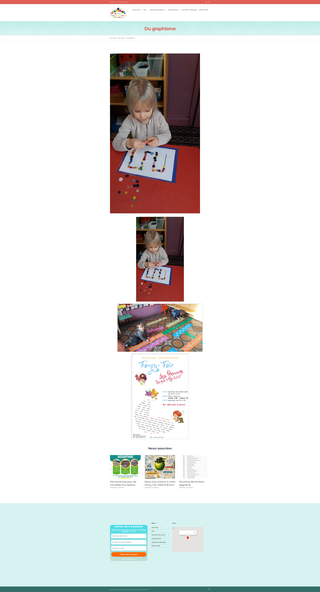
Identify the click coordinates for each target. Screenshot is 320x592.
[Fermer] (195, 532)
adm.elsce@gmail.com (123, 2)
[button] (188, 538)
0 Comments (120, 487)
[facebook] (209, 589)
